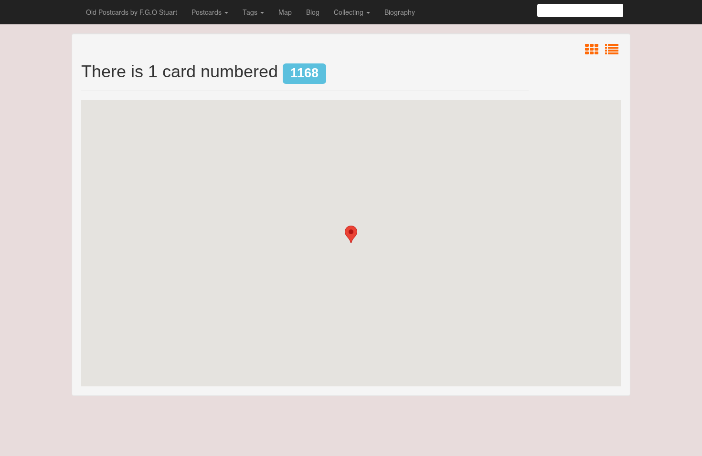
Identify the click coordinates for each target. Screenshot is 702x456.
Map (285, 12)
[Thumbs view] (591, 51)
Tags (251, 12)
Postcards (207, 12)
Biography (399, 12)
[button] (351, 234)
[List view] (611, 51)
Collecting (349, 12)
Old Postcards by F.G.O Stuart (131, 12)
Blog (312, 12)
